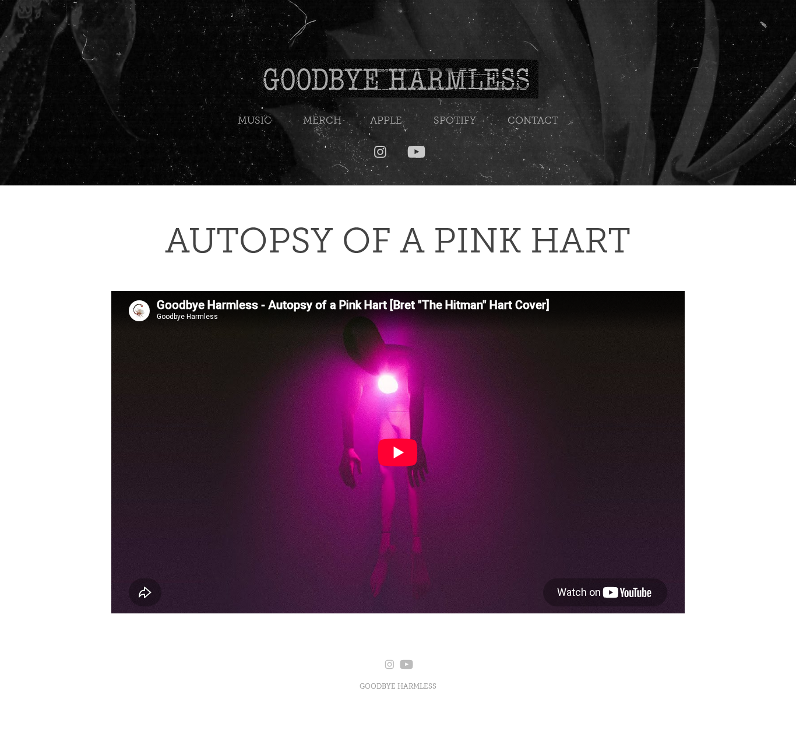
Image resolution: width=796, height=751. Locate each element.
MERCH (322, 120)
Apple (386, 120)
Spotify (455, 120)
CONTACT (533, 120)
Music (255, 120)
